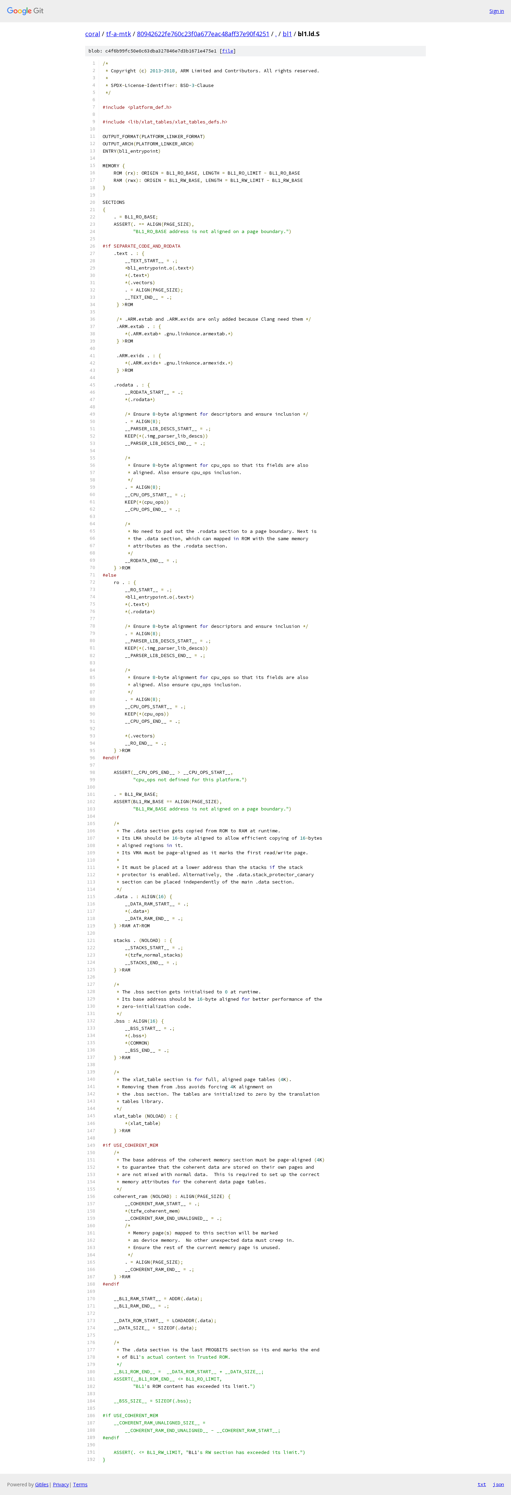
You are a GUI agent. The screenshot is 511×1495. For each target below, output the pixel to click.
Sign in (496, 11)
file (227, 51)
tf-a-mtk (118, 34)
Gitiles (42, 1484)
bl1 (287, 34)
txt (482, 1484)
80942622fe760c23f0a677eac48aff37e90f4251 (203, 34)
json (498, 1484)
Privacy (61, 1484)
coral (92, 34)
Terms (80, 1484)
